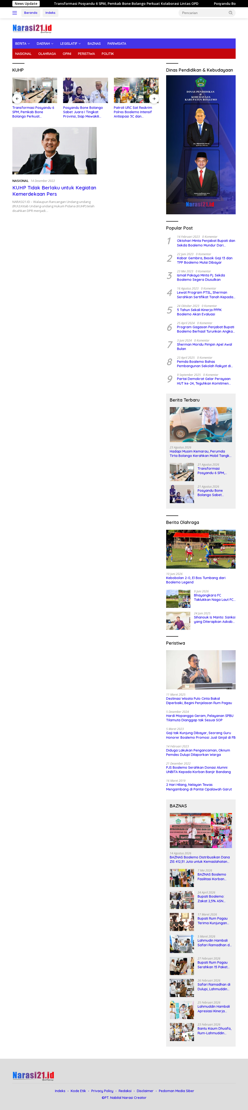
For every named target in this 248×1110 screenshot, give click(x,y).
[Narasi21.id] (33, 28)
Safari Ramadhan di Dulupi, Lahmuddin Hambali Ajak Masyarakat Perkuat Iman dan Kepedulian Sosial (215, 986)
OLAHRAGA (47, 54)
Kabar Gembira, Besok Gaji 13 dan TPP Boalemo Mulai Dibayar (204, 260)
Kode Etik (78, 1091)
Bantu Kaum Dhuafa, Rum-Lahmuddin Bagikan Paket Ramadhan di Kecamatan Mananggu (214, 1030)
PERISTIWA (86, 54)
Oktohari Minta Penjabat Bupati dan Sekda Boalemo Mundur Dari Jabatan (206, 242)
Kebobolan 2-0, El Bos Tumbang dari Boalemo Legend (195, 580)
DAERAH (43, 43)
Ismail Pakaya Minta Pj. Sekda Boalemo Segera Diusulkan (201, 277)
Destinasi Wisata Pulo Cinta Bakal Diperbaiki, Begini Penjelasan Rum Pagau (199, 700)
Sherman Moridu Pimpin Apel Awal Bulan (204, 346)
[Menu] (15, 13)
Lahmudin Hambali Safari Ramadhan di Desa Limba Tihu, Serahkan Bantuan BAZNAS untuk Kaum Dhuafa (214, 942)
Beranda (30, 13)
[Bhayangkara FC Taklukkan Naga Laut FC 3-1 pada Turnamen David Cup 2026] (178, 599)
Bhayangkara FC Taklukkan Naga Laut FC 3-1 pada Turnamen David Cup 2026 (215, 597)
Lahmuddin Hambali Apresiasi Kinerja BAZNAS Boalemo (214, 1008)
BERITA (20, 43)
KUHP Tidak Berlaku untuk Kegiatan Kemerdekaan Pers (54, 191)
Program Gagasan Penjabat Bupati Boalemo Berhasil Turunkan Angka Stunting (205, 329)
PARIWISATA (117, 43)
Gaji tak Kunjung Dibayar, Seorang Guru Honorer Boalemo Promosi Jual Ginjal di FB (201, 735)
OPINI (67, 54)
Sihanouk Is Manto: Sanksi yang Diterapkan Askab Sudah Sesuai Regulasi (214, 619)
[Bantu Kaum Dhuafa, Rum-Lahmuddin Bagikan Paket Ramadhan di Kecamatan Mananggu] (182, 1032)
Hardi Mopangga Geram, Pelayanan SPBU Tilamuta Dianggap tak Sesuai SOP (199, 718)
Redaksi (125, 1091)
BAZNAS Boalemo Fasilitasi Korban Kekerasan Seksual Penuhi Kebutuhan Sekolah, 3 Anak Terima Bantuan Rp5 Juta (214, 876)
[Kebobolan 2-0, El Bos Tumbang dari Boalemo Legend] (201, 549)
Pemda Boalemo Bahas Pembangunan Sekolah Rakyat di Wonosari (204, 363)
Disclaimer (145, 1091)
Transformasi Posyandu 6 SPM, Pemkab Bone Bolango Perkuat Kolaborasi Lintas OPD (96, 3)
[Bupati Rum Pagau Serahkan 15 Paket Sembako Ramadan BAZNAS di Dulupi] (182, 966)
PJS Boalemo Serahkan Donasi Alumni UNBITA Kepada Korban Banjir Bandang (198, 769)
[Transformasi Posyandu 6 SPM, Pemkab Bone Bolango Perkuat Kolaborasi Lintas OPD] (34, 90)
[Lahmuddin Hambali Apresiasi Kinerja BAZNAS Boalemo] (182, 1010)
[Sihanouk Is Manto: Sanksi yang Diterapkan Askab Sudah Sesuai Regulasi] (178, 621)
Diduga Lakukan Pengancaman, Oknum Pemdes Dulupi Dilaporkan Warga (198, 752)
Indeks (50, 13)
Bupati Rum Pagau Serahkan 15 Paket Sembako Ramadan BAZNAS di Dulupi (214, 964)
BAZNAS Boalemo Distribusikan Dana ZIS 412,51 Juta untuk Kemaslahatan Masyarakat (200, 859)
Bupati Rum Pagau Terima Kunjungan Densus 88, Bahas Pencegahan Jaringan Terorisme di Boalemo (213, 920)
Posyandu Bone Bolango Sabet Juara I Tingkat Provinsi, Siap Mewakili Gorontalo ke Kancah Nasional (83, 112)
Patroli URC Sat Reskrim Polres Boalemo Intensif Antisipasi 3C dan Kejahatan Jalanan (133, 112)
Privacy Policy (102, 1091)
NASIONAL (23, 54)
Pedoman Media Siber (176, 1091)
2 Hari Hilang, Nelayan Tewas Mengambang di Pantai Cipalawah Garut (199, 786)
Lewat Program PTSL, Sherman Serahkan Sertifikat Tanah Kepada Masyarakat (205, 294)
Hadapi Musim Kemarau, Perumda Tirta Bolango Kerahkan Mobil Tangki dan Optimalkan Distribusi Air (200, 453)
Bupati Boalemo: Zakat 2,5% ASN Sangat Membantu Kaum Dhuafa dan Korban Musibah (212, 898)
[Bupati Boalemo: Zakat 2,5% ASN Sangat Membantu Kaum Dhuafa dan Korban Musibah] (182, 900)
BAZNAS (94, 43)
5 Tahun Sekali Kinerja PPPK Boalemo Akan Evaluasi (199, 312)
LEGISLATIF (68, 43)
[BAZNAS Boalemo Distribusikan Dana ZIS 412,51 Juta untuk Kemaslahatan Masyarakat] (201, 830)
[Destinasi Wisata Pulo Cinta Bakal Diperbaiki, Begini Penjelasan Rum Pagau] (201, 669)
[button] (231, 12)
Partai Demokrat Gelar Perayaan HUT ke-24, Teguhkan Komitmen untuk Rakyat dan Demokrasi (204, 381)
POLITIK (108, 54)
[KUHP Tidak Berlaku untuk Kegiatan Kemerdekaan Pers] (54, 150)
